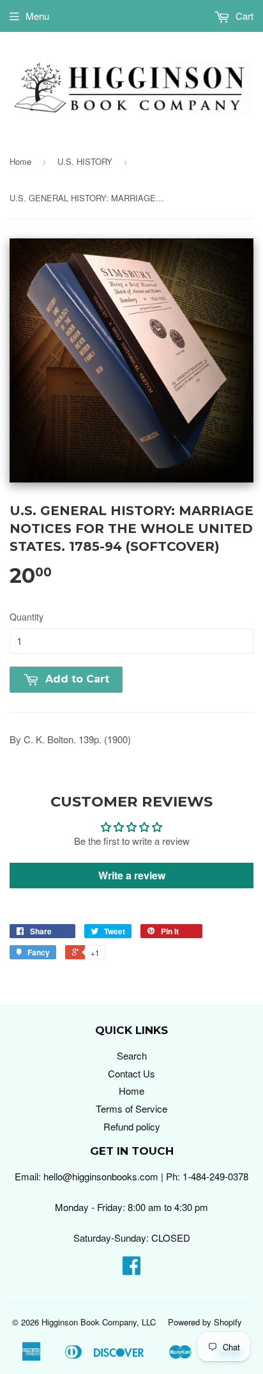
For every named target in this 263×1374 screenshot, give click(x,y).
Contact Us (131, 1073)
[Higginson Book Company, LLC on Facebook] (131, 1269)
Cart (243, 15)
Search (132, 1055)
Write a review (131, 875)
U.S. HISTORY (84, 161)
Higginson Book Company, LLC (98, 1322)
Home (20, 161)
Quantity (26, 616)
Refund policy (131, 1126)
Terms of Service (131, 1108)
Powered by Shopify (205, 1322)
